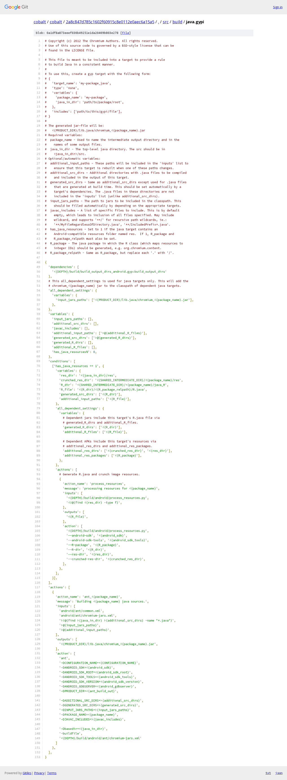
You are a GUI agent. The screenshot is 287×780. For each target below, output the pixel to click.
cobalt (40, 21)
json (279, 773)
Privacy (39, 773)
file (125, 33)
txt (268, 773)
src (166, 21)
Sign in (278, 7)
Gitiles (27, 773)
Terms (52, 773)
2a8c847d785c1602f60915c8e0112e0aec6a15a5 (110, 21)
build (177, 21)
